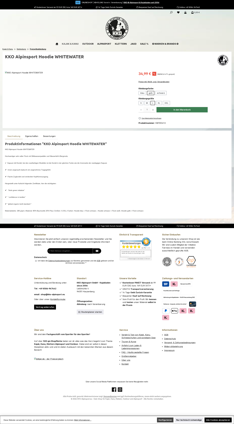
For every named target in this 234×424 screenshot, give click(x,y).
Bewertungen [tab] (49, 136)
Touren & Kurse (129, 341)
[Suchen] (171, 12)
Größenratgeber (129, 356)
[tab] (14, 136)
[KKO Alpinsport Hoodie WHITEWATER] (69, 97)
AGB (98, 261)
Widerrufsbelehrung (173, 346)
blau (142, 93)
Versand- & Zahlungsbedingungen (179, 342)
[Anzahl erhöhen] (153, 109)
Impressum (169, 350)
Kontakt (125, 364)
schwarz (161, 93)
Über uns (126, 360)
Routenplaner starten (91, 312)
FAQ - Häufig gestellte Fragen (135, 352)
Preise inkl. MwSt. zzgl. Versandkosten (154, 82)
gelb (151, 93)
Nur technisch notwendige (189, 420)
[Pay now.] (165, 317)
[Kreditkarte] (192, 304)
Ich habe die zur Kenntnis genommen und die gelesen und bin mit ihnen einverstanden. (76, 262)
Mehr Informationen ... (82, 420)
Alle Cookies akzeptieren (218, 420)
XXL (166, 103)
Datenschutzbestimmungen (59, 261)
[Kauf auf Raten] (174, 284)
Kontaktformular (57, 299)
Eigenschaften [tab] (31, 136)
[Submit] (97, 251)
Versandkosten (110, 396)
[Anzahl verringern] (141, 109)
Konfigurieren (165, 420)
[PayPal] (166, 311)
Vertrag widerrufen (45, 307)
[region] (69, 97)
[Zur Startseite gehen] (117, 28)
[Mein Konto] (185, 12)
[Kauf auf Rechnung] (183, 311)
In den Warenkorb (182, 109)
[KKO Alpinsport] (223, 60)
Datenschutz (170, 338)
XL (159, 103)
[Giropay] (165, 284)
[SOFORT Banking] (191, 311)
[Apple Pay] (174, 311)
